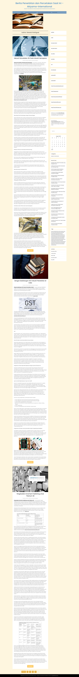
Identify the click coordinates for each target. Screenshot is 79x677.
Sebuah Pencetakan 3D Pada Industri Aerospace (30, 58)
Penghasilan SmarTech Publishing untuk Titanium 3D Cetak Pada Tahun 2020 (58, 241)
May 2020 (52, 259)
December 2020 (54, 257)
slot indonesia (53, 69)
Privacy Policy (54, 12)
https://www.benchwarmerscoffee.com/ (32, 529)
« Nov (52, 149)
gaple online (35, 296)
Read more (30, 250)
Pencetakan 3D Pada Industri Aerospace (56, 239)
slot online (53, 53)
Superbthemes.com (55, 675)
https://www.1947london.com (56, 107)
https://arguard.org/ (54, 91)
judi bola (52, 32)
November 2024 (54, 251)
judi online (53, 59)
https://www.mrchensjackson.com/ (20, 99)
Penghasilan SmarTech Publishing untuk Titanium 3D (24, 500)
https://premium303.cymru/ (56, 102)
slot (51, 64)
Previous (23, 671)
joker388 (22, 73)
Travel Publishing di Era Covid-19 (30, 12)
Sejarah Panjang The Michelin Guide (44, 12)
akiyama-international (55, 156)
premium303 (53, 75)
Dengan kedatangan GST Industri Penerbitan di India (24, 287)
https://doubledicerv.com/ (55, 121)
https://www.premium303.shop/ (56, 96)
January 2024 (53, 253)
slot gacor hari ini (54, 48)
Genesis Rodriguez (35, 60)
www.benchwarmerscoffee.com (20, 315)
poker (52, 37)
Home (22, 12)
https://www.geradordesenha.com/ (57, 85)
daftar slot (27, 511)
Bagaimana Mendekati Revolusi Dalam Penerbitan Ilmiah (58, 231)
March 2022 (53, 255)
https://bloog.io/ (61, 112)
